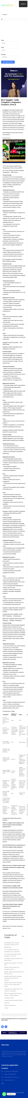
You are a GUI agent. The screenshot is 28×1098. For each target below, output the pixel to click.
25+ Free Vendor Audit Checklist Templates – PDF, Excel (12, 955)
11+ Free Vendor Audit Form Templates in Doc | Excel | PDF (12, 950)
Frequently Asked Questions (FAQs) (13, 1000)
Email (2, 47)
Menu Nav (7, 1003)
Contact (6, 1008)
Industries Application (9, 1005)
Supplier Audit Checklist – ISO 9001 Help (13, 964)
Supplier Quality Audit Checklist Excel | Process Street (14, 972)
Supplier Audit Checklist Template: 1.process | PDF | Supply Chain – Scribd (13, 984)
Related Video (7, 947)
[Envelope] (2, 1026)
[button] (23, 936)
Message (3, 54)
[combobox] (17, 4)
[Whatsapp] (6, 1026)
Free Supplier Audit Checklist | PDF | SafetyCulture (13, 959)
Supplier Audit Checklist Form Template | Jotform (11, 968)
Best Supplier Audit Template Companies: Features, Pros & (11, 943)
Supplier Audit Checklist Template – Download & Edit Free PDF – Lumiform (13, 978)
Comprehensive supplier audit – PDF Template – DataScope (13, 990)
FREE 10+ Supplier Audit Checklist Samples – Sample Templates (13, 994)
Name (2, 40)
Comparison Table (9, 997)
